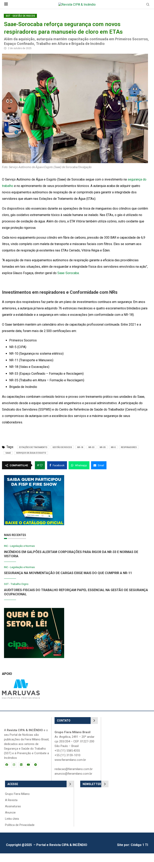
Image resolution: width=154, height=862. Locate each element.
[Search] (148, 4)
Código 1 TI (139, 845)
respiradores (129, 447)
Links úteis (12, 818)
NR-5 (113, 447)
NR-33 (91, 447)
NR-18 (80, 447)
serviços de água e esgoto (31, 453)
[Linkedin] (21, 764)
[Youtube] (28, 764)
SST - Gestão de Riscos (20, 15)
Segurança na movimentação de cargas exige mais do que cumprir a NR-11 (68, 573)
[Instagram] (13, 764)
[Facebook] (6, 764)
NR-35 (103, 447)
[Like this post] (41, 465)
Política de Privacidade (19, 825)
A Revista (11, 800)
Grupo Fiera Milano (17, 793)
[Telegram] (35, 764)
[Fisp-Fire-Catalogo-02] (34, 477)
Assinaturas (13, 806)
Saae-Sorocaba (68, 273)
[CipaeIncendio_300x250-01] (34, 610)
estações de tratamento (33, 447)
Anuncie (10, 812)
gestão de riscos (62, 447)
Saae (8, 453)
